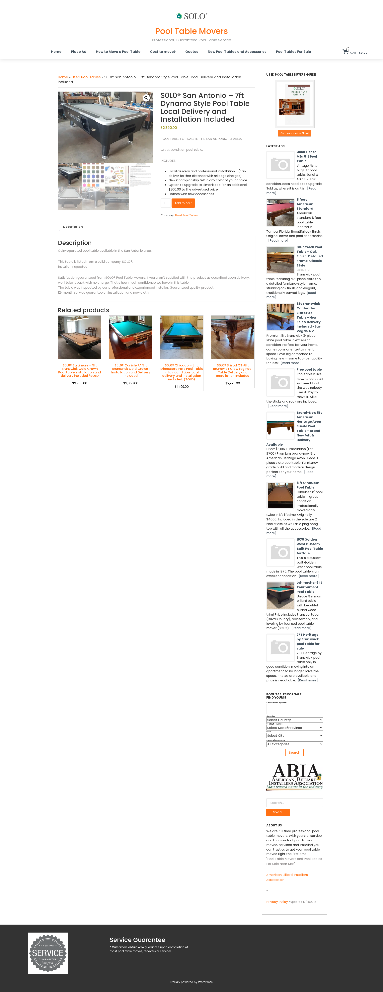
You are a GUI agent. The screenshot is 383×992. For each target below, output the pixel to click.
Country (270, 716)
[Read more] (278, 240)
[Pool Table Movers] (191, 16)
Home (56, 51)
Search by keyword (276, 702)
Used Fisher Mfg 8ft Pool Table (307, 156)
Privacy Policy (277, 901)
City (268, 731)
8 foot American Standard (305, 204)
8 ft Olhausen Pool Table (308, 485)
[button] (146, 98)
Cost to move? (163, 51)
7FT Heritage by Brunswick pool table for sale (308, 641)
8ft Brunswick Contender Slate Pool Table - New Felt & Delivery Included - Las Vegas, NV (309, 317)
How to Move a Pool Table (118, 51)
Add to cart (183, 203)
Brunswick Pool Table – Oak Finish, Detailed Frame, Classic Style (310, 256)
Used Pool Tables (86, 77)
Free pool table (309, 369)
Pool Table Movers (191, 31)
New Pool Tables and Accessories (237, 51)
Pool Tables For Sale (293, 51)
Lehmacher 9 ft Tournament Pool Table (309, 587)
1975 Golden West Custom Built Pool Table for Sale (310, 546)
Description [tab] (73, 226)
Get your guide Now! (294, 133)
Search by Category (277, 740)
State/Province (274, 724)
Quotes (191, 51)
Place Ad (78, 51)
